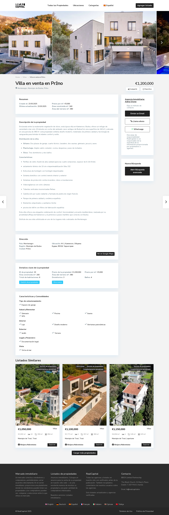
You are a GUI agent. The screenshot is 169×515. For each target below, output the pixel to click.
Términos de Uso (125, 511)
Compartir (133, 89)
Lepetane (130, 438)
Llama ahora (138, 121)
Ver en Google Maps (105, 254)
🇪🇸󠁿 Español (108, 5)
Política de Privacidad (145, 511)
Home (17, 77)
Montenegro (22, 88)
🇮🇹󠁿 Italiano (97, 504)
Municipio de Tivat (25, 438)
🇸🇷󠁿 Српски (108, 504)
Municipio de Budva (35, 88)
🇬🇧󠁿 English (49, 504)
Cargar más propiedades (84, 453)
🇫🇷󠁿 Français (85, 504)
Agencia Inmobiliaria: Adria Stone (135, 100)
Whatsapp (138, 129)
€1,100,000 (71, 429)
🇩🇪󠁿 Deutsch (61, 504)
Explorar (52, 445)
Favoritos (148, 89)
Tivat (35, 438)
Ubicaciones (78, 5)
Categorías (94, 5)
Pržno (46, 88)
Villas (25, 77)
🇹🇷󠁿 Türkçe (120, 504)
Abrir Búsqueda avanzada (137, 171)
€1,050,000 (24, 429)
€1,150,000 (118, 429)
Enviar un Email (137, 113)
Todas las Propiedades (57, 5)
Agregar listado (144, 5)
